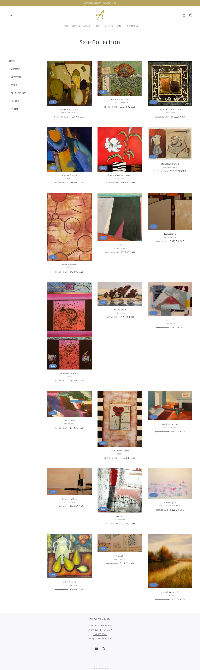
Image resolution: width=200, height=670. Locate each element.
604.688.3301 (100, 634)
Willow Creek (120, 310)
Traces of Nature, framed (119, 99)
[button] (11, 15)
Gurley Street (69, 420)
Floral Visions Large (120, 450)
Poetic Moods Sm (170, 424)
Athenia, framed (69, 264)
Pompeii (120, 556)
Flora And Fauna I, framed (119, 175)
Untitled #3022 (69, 499)
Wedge (120, 245)
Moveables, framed (170, 164)
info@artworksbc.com (100, 638)
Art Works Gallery (103, 668)
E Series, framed (69, 175)
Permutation (170, 234)
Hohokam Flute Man (69, 373)
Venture (119, 516)
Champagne (170, 502)
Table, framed (69, 582)
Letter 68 (170, 320)
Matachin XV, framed (69, 109)
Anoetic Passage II (170, 592)
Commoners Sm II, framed (170, 109)
